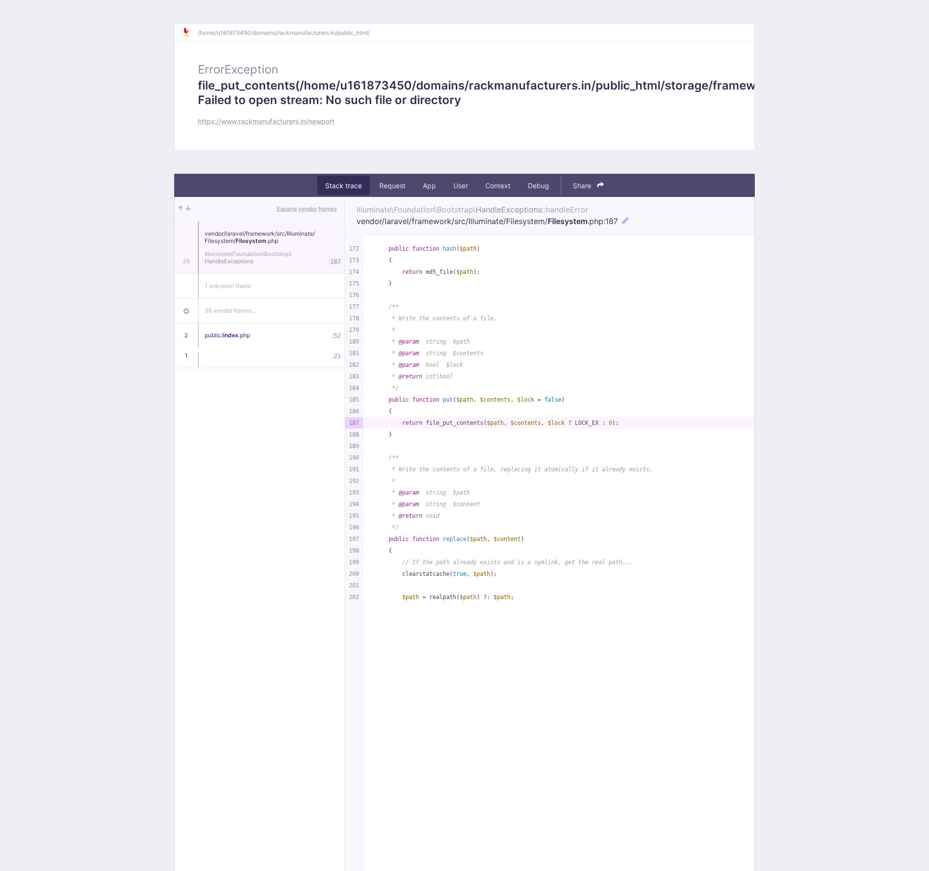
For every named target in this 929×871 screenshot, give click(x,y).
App (429, 185)
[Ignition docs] (190, 32)
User (460, 185)
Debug (538, 185)
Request (392, 185)
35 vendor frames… (231, 310)
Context (497, 185)
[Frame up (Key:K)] (180, 209)
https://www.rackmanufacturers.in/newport (266, 121)
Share (583, 185)
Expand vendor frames (307, 208)
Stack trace (343, 185)
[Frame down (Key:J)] (188, 209)
